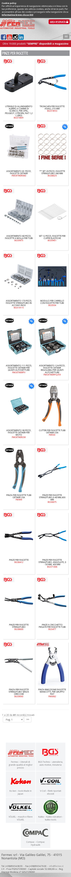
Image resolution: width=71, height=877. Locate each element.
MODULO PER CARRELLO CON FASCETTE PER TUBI (52, 303)
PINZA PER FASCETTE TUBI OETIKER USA (18, 497)
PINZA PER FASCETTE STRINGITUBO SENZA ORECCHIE (19, 693)
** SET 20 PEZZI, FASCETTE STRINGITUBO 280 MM (52, 173)
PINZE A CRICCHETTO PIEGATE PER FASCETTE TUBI (52, 627)
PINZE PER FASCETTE (19, 561)
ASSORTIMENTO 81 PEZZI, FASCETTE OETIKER (18, 173)
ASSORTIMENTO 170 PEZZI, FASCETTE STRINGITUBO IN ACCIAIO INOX (19, 304)
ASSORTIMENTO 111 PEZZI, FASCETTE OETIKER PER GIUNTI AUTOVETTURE (19, 369)
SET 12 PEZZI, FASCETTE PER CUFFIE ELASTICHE (52, 238)
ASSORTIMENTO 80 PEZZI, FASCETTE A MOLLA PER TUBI (19, 238)
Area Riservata (58, 22)
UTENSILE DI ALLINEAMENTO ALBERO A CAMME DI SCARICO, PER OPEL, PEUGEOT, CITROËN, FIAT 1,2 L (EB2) (19, 112)
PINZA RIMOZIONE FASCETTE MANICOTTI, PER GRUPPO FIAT (52, 693)
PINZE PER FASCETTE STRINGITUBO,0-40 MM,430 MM (52, 498)
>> (27, 719)
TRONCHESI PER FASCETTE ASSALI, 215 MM (52, 108)
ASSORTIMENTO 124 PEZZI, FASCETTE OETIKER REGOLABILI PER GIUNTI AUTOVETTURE (52, 370)
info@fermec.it (56, 866)
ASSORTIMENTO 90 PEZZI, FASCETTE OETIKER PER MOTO (18, 433)
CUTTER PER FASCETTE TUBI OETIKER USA (52, 432)
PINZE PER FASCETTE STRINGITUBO (19, 627)
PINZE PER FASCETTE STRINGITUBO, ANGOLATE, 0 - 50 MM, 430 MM (52, 563)
